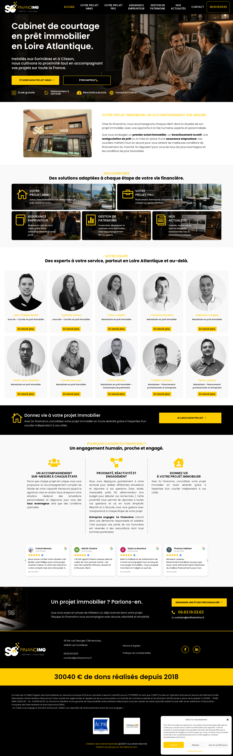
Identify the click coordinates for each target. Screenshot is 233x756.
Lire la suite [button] (33, 572)
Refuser (195, 745)
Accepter (173, 745)
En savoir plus (26, 329)
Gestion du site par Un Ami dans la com (116, 747)
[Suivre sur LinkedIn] (196, 649)
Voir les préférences (218, 745)
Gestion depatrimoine (157, 7)
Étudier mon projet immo (35, 80)
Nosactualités (178, 7)
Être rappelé (87, 80)
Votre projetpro (113, 7)
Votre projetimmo (89, 7)
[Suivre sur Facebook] (185, 649)
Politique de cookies (195, 751)
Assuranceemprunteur (136, 7)
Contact (197, 7)
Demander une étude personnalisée (198, 602)
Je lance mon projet (190, 417)
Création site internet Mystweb (102, 743)
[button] (227, 719)
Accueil (69, 7)
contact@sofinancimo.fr (189, 617)
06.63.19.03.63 (218, 7)
